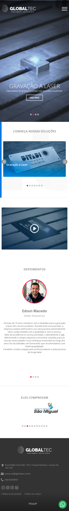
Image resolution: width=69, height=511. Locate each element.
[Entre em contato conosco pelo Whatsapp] (63, 504)
